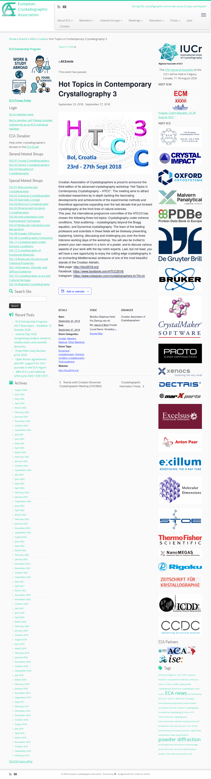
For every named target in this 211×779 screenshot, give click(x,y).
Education (155, 20)
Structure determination (185, 749)
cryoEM (175, 684)
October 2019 (21, 635)
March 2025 (20, 452)
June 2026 (19, 394)
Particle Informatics (173, 730)
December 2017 (22, 693)
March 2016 (20, 737)
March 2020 (20, 621)
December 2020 (22, 594)
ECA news (176, 693)
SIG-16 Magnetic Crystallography (29, 284)
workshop (183, 754)
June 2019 (19, 643)
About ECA (64, 20)
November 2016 (22, 715)
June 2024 (19, 479)
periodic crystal (189, 730)
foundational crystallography (170, 712)
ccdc (179, 675)
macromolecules (165, 721)
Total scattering (67, 361)
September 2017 (23, 697)
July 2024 (19, 474)
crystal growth (185, 684)
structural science (166, 749)
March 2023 (20, 514)
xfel (190, 754)
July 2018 (19, 675)
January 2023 (21, 523)
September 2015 (23, 750)
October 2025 (21, 425)
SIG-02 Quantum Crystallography (29, 195)
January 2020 (21, 630)
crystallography (164, 689)
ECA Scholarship (194, 694)
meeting (186, 721)
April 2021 (19, 586)
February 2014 (22, 755)
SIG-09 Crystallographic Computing (31, 238)
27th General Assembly (179, 70)
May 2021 (19, 581)
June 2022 (19, 541)
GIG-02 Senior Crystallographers (29, 165)
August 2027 (166, 117)
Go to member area (21, 114)
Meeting (71, 338)
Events (23, 39)
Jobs (189, 20)
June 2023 (19, 505)
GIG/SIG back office (20, 761)
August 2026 (21, 389)
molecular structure (177, 726)
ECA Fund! (33, 147)
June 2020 (19, 612)
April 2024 (19, 487)
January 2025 (21, 461)
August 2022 (21, 537)
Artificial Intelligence (167, 675)
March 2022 (20, 550)
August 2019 (21, 639)
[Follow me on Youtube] (65, 6)
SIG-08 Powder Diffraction (25, 233)
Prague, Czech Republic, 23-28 (177, 113)
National (63, 342)
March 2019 (20, 648)
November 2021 (22, 568)
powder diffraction (179, 739)
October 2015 (21, 746)
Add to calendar (76, 291)
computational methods (177, 679)
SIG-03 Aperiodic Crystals (24, 200)
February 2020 (22, 626)
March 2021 (20, 590)
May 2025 (19, 443)
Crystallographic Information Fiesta (130, 384)
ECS (160, 698)
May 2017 (19, 701)
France (187, 712)
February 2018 (22, 684)
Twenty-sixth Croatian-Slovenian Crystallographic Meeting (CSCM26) (80, 384)
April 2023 (19, 510)
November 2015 (22, 742)
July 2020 (19, 608)
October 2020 (21, 603)
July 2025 (19, 434)
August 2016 (21, 724)
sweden (161, 754)
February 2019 (22, 652)
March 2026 (20, 407)
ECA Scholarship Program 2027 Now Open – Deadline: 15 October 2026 (33, 326)
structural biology (189, 745)
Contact (64, 26)
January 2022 (21, 559)
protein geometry (166, 745)
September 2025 (23, 430)
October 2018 (21, 666)
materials (178, 721)
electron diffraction (176, 698)
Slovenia (178, 745)
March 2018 (20, 679)
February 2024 (22, 492)
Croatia (41, 39)
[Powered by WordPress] (115, 773)
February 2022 (22, 554)
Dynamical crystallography (183, 689)
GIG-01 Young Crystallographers (29, 160)
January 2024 (21, 496)
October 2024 (21, 465)
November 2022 (22, 528)
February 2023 (22, 519)
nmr (189, 726)
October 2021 (21, 572)
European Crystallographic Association (84, 774)
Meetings (135, 20)
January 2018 (21, 688)
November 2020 (22, 599)
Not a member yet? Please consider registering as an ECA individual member (31, 125)
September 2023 (23, 501)
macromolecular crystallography (172, 717)
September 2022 (23, 532)
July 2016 (19, 728)
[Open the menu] (203, 15)
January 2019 (21, 657)
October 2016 (21, 719)
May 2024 (19, 483)
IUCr (192, 712)
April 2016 (19, 733)
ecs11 (164, 698)
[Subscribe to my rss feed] (59, 6)
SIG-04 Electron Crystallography (28, 204)
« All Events (66, 61)
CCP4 (184, 675)
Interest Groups (110, 20)
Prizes (174, 20)
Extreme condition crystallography (184, 708)
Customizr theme (142, 774)
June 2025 (19, 438)
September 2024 (23, 470)
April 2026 (19, 403)
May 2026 (19, 398)
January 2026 (21, 416)
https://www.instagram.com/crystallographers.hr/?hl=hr (109, 275)
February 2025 (22, 456)
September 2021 (23, 577)
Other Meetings (76, 342)
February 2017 (22, 706)
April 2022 (19, 545)
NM (32, 39)
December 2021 (22, 563)
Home (12, 39)
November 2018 (22, 661)
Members (85, 20)
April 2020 (19, 617)
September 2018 (23, 670)
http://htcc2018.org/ (86, 266)
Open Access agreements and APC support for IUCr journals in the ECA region (30, 363)
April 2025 (19, 447)
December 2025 (22, 421)
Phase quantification (179, 735)
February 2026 (22, 412)
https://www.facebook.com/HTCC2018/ (98, 271)
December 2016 (22, 710)
